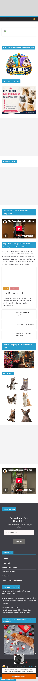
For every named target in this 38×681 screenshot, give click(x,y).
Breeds (6, 288)
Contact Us (5, 576)
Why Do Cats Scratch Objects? (23, 314)
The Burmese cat (13, 293)
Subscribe (19, 541)
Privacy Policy (6, 563)
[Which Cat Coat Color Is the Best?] (8, 335)
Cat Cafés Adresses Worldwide (12, 580)
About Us (5, 559)
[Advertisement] (19, 137)
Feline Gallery (14, 288)
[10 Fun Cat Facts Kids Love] (8, 324)
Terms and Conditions (9, 567)
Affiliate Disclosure (8, 572)
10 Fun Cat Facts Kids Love (25, 324)
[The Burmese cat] (19, 276)
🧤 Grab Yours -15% (19, 676)
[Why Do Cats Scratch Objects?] (8, 314)
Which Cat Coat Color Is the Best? (24, 335)
